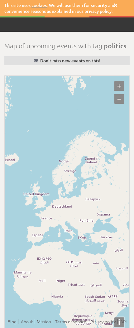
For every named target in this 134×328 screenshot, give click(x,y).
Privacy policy (103, 321)
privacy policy (98, 11)
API (123, 321)
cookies (39, 5)
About (27, 321)
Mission (44, 321)
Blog (12, 321)
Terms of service (70, 321)
